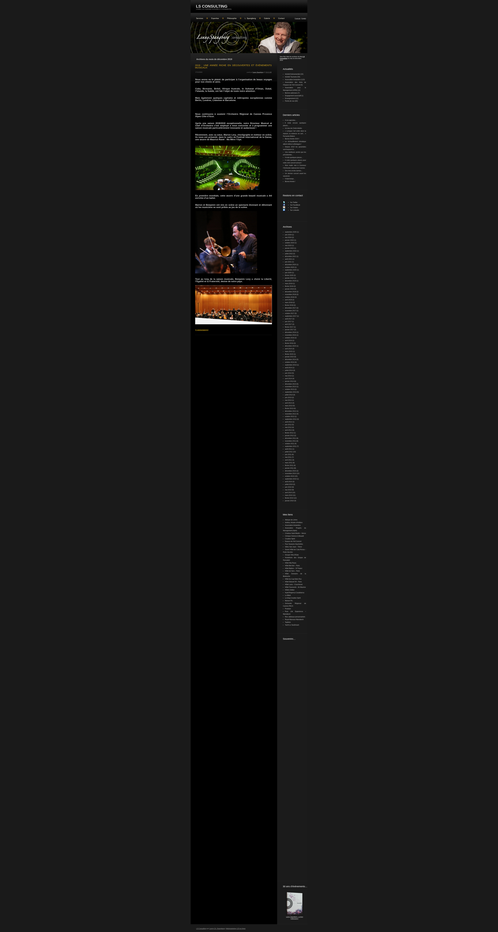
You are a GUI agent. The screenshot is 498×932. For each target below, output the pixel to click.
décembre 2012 (290, 411)
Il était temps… (290, 179)
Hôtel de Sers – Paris (292, 571)
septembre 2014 (290, 365)
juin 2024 (288, 235)
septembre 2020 (290, 270)
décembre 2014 (290, 359)
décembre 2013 (290, 384)
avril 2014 (288, 378)
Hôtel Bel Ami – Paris (292, 566)
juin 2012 (288, 425)
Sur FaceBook (295, 205)
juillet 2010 (289, 484)
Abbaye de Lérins (291, 520)
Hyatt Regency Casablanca (294, 593)
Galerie (267, 18)
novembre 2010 (290, 473)
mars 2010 (288, 495)
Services (199, 18)
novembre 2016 (290, 335)
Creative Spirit (290, 539)
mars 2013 (288, 406)
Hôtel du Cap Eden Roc (293, 579)
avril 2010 (288, 492)
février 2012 (289, 433)
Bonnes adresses (291, 93)
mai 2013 (288, 400)
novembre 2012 (290, 414)
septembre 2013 (290, 392)
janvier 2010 (289, 501)
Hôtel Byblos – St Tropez (293, 568)
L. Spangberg (250, 18)
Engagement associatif (293, 96)
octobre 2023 (289, 243)
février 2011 (289, 465)
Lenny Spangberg (258, 72)
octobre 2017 (289, 313)
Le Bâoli (288, 595)
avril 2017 (288, 324)
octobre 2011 (289, 444)
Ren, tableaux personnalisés (295, 617)
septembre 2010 (290, 479)
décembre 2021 (290, 256)
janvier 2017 (289, 330)
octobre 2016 (289, 338)
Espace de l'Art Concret (293, 541)
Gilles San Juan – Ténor (293, 547)
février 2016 (289, 343)
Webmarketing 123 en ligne (235, 929)
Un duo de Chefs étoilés (293, 128)
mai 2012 (288, 427)
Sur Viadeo (294, 207)
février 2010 (289, 498)
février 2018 (289, 305)
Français (297, 18)
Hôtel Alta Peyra (290, 563)
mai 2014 (288, 376)
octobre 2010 (289, 476)
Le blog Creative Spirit (293, 598)
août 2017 (288, 319)
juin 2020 (288, 273)
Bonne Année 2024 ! (292, 139)
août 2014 (288, 368)
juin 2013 (288, 397)
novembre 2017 (290, 311)
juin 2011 (288, 454)
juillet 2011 (289, 452)
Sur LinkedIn (294, 210)
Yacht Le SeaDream (292, 625)
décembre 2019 (290, 281)
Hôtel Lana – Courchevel (294, 584)
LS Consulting (211, 6)
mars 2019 (288, 283)
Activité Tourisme (291, 77)
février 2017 (289, 327)
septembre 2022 (290, 251)
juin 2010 (288, 487)
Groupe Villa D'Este (292, 555)
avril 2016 (288, 340)
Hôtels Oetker (290, 590)
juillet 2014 (289, 370)
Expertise (215, 18)
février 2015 (289, 354)
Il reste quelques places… (294, 157)
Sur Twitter (294, 202)
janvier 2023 (289, 248)
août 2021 (288, 259)
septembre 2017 (290, 316)
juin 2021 (288, 262)
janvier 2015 (289, 357)
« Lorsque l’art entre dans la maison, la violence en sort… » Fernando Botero (294, 133)
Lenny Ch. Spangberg (217, 929)
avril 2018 (288, 300)
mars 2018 (288, 302)
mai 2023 (288, 245)
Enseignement (290, 98)
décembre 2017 (290, 308)
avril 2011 (288, 460)
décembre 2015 (290, 346)
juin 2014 (288, 373)
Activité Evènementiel (292, 74)
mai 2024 (288, 237)
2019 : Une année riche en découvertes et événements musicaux (233, 66)
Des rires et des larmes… (294, 171)
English (304, 18)
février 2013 (289, 408)
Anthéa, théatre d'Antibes (294, 522)
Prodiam (288, 609)
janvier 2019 (289, 289)
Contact (281, 18)
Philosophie (232, 18)
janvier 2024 (289, 240)
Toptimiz (288, 622)
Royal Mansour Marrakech (294, 619)
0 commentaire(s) (201, 330)
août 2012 (288, 422)
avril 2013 (288, 403)
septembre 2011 (290, 446)
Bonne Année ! (290, 181)
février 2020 (289, 275)
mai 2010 (288, 490)
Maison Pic (289, 601)
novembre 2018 (290, 294)
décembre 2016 (290, 332)
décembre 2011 (290, 438)
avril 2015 (288, 349)
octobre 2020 (289, 267)
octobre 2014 (289, 362)
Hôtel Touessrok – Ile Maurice (295, 587)
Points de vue (290, 101)
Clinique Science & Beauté (294, 536)
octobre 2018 (289, 297)
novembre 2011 (290, 441)
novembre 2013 (290, 387)
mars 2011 (288, 463)
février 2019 (289, 286)
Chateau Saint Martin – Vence (295, 533)
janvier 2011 (289, 468)
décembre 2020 (290, 264)
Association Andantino (293, 79)
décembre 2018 (290, 292)
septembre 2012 (290, 419)
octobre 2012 (289, 416)
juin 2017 (288, 321)
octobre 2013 (289, 389)
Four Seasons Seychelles (294, 544)
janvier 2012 (289, 435)
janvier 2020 (289, 278)
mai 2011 (288, 457)
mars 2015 (288, 351)
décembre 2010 (290, 471)
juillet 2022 (289, 254)
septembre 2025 (290, 232)
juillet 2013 (289, 395)
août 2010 (288, 482)
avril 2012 (288, 430)
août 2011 (288, 449)
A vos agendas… (291, 120)
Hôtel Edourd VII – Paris (293, 582)
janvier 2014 (289, 381)
